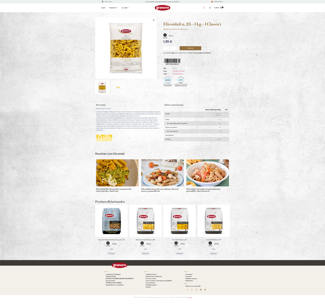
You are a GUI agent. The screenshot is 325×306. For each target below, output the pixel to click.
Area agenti (188, 274)
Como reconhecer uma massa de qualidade (159, 281)
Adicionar (190, 48)
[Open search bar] (204, 8)
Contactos (188, 276)
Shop (103, 8)
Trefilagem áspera (151, 285)
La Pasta (181, 71)
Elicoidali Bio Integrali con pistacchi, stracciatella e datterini (114, 190)
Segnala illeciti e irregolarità (114, 285)
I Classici (175, 71)
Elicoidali (175, 74)
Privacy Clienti (110, 281)
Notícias (148, 287)
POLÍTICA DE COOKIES (113, 283)
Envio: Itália (108, 1)
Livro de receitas (151, 278)
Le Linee (125, 8)
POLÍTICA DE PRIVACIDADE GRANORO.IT (120, 278)
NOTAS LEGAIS (111, 276)
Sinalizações (189, 281)
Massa (181, 74)
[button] (153, 20)
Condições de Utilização (113, 274)
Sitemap (189, 297)
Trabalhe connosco (191, 278)
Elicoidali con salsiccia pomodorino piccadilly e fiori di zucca (203, 190)
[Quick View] (113, 236)
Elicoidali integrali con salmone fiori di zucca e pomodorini (159, 190)
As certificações (150, 283)
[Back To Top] (320, 301)
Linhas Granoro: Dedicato (154, 276)
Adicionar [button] (111, 253)
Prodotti (112, 8)
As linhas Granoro (151, 274)
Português (218, 1)
